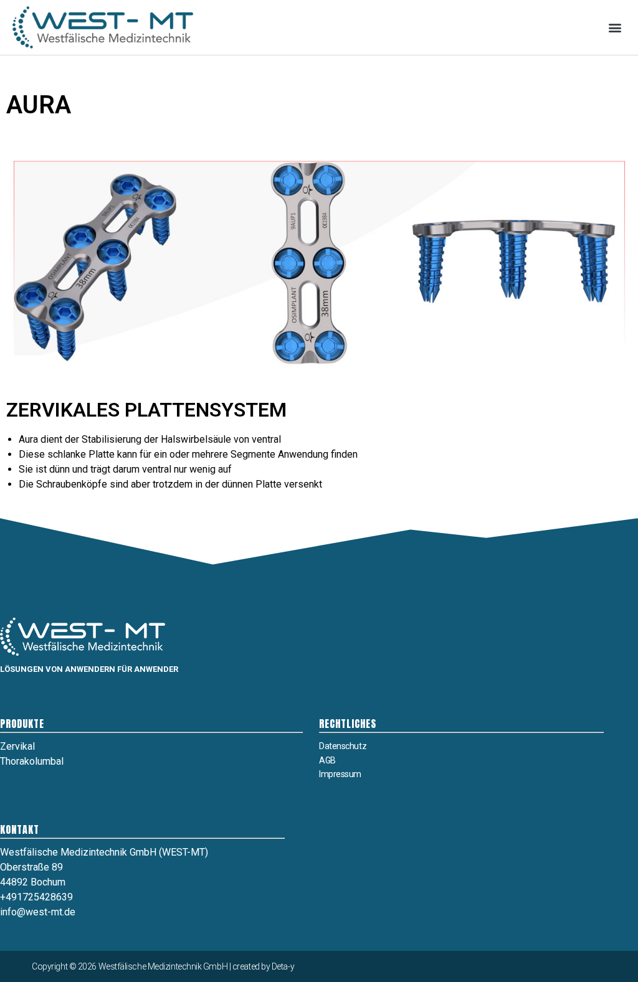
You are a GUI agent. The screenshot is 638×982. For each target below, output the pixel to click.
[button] (615, 27)
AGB (327, 760)
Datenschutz (342, 746)
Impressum (340, 774)
